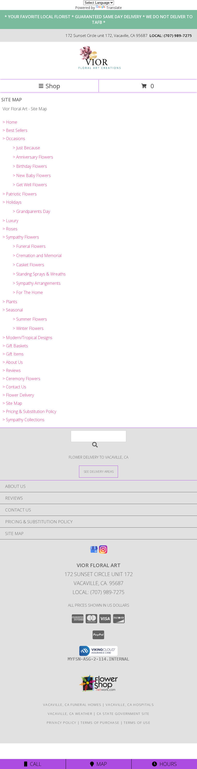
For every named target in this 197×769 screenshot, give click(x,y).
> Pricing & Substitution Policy (29, 411)
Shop (53, 86)
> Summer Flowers (30, 319)
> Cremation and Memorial (37, 255)
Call (34, 764)
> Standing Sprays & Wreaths (39, 274)
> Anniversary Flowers (33, 157)
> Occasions (14, 138)
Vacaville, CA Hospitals (130, 704)
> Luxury (10, 220)
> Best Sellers (15, 130)
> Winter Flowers (28, 328)
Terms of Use (137, 722)
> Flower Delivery (18, 395)
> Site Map (12, 403)
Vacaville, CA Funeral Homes (72, 704)
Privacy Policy (61, 722)
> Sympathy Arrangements (37, 283)
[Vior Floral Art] (99, 72)
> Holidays (12, 202)
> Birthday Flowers (30, 166)
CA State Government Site (123, 713)
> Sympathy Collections (23, 419)
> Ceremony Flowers (21, 378)
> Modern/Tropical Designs (27, 337)
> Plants (10, 301)
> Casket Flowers (28, 265)
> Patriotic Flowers (20, 194)
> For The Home (28, 292)
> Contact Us (14, 387)
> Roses (10, 229)
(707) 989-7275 (178, 35)
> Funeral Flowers (29, 246)
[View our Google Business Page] (94, 552)
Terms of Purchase (100, 722)
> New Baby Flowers (32, 175)
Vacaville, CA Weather (70, 713)
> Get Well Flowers (30, 185)
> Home (10, 122)
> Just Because (26, 148)
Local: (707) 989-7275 (98, 592)
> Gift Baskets (15, 346)
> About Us (13, 362)
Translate (114, 7)
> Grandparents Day (31, 211)
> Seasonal (13, 310)
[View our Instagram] (103, 552)
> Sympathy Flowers (21, 237)
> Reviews (12, 370)
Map (100, 764)
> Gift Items (13, 354)
